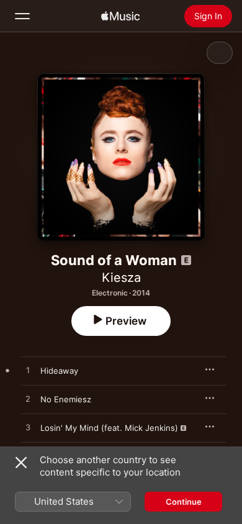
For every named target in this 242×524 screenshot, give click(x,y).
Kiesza (121, 277)
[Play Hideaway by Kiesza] (28, 370)
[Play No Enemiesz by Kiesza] (28, 399)
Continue (184, 502)
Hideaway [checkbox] (59, 371)
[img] (120, 16)
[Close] (21, 462)
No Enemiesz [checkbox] (65, 399)
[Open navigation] (22, 16)
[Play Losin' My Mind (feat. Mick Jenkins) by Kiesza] (28, 427)
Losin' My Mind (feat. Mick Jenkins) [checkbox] (109, 428)
